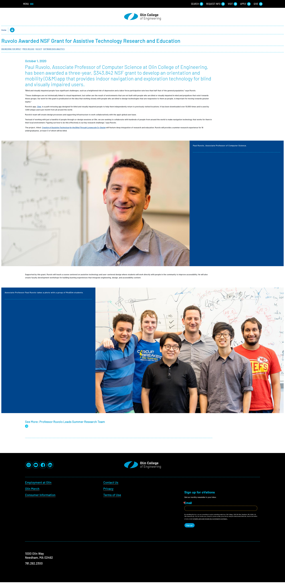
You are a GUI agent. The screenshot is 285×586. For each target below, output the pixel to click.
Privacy (108, 489)
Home (3, 30)
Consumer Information (40, 495)
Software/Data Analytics (54, 49)
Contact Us (110, 482)
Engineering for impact (11, 49)
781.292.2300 (34, 563)
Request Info (213, 3)
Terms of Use (112, 495)
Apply (243, 3)
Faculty (39, 49)
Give (256, 3)
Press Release (28, 49)
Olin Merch (32, 489)
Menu (26, 3)
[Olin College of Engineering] (142, 16)
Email (188, 502)
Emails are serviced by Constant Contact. (210, 518)
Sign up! (189, 525)
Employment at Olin (38, 482)
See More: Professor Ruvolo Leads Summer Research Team (65, 422)
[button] (10, 30)
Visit (230, 3)
